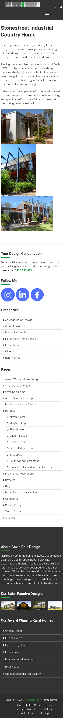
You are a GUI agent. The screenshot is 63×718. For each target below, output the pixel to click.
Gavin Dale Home (15, 391)
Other (8, 351)
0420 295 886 (23, 270)
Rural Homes (12, 357)
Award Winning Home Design (22, 379)
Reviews (10, 480)
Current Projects (15, 326)
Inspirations (12, 345)
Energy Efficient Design (18, 332)
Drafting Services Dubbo (19, 473)
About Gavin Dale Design (19, 398)
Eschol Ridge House (21, 448)
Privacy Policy (13, 505)
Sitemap (10, 517)
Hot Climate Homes (40, 705)
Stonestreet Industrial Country (23, 673)
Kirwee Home (18, 416)
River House (17, 429)
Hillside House (18, 442)
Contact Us (12, 498)
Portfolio (10, 410)
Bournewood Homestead (24, 460)
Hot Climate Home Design (20, 338)
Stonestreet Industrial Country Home (31, 467)
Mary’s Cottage (18, 423)
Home (19, 705)
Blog (7, 486)
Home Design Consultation (21, 492)
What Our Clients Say (17, 385)
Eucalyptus (16, 454)
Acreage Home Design (18, 320)
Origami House (18, 435)
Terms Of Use (13, 511)
